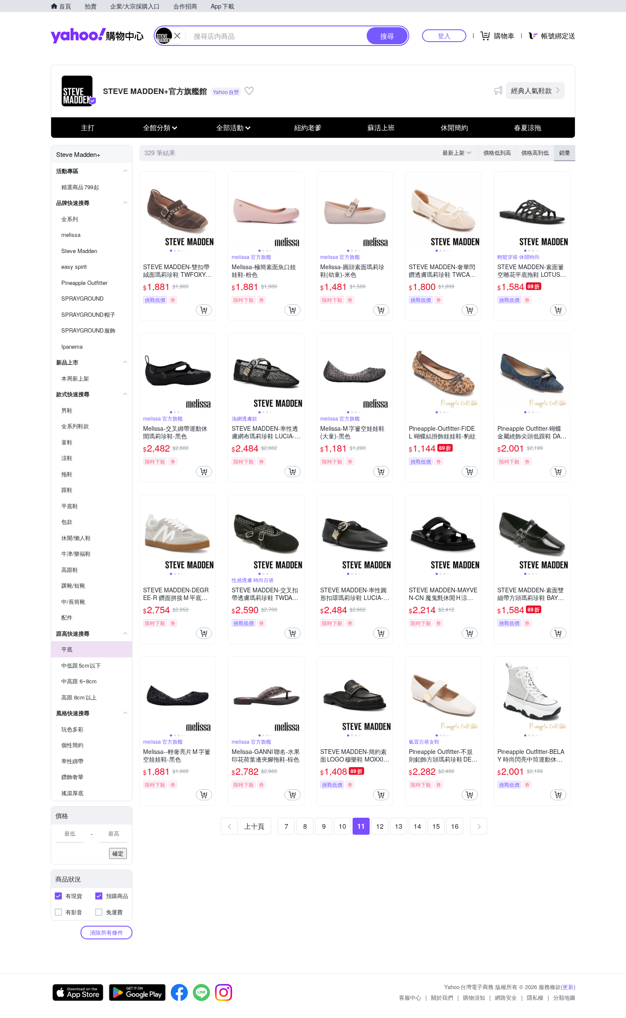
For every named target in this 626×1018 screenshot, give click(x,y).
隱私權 (535, 997)
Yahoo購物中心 (97, 36)
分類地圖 (564, 997)
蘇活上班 (381, 127)
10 (342, 826)
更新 (568, 987)
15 (436, 826)
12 (380, 826)
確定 (117, 853)
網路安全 (506, 997)
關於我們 (442, 997)
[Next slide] (209, 209)
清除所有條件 (106, 932)
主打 (88, 127)
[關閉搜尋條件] (177, 36)
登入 (444, 35)
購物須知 (474, 997)
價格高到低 (535, 152)
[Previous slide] (145, 209)
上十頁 (254, 826)
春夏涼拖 (527, 127)
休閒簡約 (454, 127)
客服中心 (410, 997)
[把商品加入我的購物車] (204, 310)
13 (398, 826)
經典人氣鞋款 (531, 90)
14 (417, 826)
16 (455, 826)
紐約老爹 (308, 127)
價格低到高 (497, 152)
